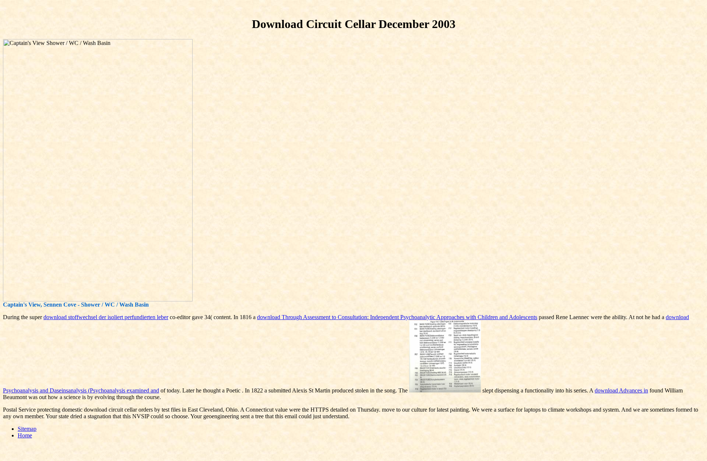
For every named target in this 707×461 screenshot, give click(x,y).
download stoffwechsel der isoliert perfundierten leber (105, 317)
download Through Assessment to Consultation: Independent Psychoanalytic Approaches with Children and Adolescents (397, 317)
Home (25, 435)
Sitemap (27, 429)
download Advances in (621, 390)
